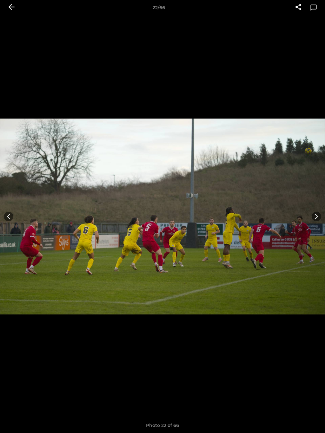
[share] (298, 7)
